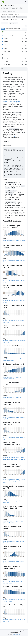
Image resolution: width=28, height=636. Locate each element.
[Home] (3, 2)
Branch (15, 19)
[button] (10, 23)
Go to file (15, 23)
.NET (13, 16)
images (5, 48)
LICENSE (6, 61)
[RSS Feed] (2, 8)
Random (18, 16)
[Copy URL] (23, 29)
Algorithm (3, 16)
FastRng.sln (6, 58)
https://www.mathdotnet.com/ (11, 101)
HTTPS (3, 28)
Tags (23, 19)
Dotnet (5, 5)
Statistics (24, 16)
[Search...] (26, 26)
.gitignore (6, 54)
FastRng (11, 5)
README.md (7, 64)
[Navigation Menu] (26, 2)
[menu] (26, 29)
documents (6, 38)
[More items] (26, 11)
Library (9, 16)
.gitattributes (7, 51)
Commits (6, 19)
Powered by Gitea (7, 631)
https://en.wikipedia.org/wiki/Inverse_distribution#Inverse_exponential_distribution (14, 459)
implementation (17, 136)
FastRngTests (7, 44)
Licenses (15, 634)
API (19, 634)
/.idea (10, 35)
